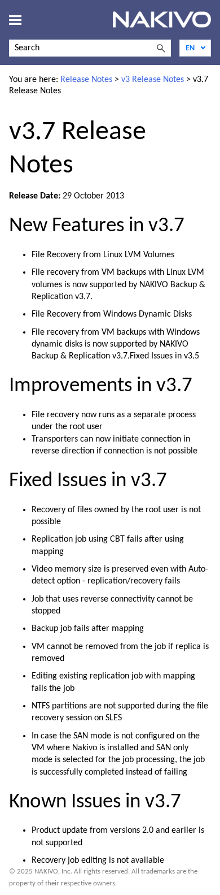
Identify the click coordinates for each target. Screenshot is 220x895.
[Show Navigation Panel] (15, 19)
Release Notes (86, 79)
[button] (161, 48)
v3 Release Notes (152, 79)
